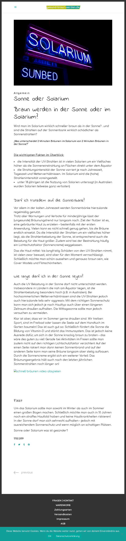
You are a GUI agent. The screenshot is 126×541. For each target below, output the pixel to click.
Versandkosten (63, 514)
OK (49, 536)
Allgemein (22, 93)
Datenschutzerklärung (68, 536)
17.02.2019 (19, 438)
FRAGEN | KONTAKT (63, 500)
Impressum (63, 518)
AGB (63, 523)
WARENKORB (63, 505)
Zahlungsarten (63, 509)
